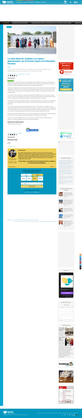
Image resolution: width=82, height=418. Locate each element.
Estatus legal (64, 413)
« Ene (60, 320)
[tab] (62, 387)
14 (59, 313)
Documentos (37, 2)
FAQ (45, 413)
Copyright (70, 413)
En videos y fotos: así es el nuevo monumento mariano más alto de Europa (68, 215)
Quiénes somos (40, 413)
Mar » (62, 320)
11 (68, 311)
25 (68, 315)
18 (68, 313)
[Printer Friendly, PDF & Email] (11, 80)
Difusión (60, 413)
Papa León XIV (19, 2)
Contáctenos (75, 413)
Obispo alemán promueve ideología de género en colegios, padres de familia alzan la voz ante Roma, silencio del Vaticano (68, 223)
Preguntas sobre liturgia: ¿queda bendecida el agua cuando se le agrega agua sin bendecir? (67, 194)
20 (72, 313)
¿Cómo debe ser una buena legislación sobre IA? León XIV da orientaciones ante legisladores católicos (66, 167)
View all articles (11, 146)
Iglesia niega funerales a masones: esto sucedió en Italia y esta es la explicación (68, 209)
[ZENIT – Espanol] (9, 2)
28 (59, 317)
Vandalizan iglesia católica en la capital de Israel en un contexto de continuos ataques (29, 22)
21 (59, 315)
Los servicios (55, 413)
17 (66, 313)
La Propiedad (49, 413)
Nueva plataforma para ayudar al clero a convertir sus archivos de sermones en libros (66, 177)
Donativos (43, 2)
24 (66, 315)
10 (66, 311)
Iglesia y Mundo (30, 2)
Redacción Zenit (21, 74)
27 (72, 315)
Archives (9, 27)
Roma (24, 2)
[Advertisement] (41, 13)
